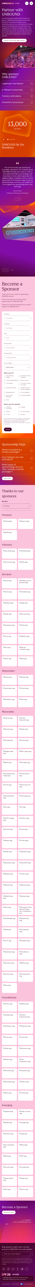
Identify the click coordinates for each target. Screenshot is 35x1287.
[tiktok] (13, 1269)
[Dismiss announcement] (30, 1278)
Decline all (16, 21)
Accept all (5, 21)
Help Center (8, 479)
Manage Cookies (28, 21)
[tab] (7, 139)
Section (5, 501)
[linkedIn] (3, 1269)
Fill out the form (9, 1212)
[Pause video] (33, 65)
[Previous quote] (16, 199)
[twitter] (27, 1269)
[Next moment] (6, 270)
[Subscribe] (30, 1253)
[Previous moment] (4, 270)
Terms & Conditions (6, 1284)
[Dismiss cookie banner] (33, 1)
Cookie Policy (24, 16)
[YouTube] (22, 1269)
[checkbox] (17, 388)
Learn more (9, 263)
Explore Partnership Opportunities (14, 40)
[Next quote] (18, 199)
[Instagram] (8, 1269)
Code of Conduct (15, 1284)
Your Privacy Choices (28, 1284)
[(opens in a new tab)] (9, 524)
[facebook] (17, 1269)
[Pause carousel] (3, 139)
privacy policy (17, 1262)
